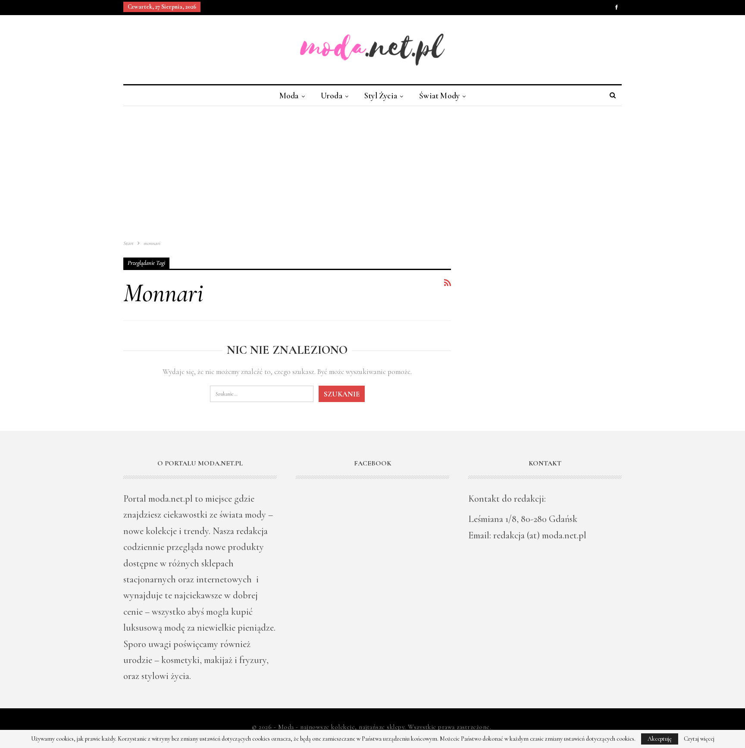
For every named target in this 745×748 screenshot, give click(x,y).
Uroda (331, 96)
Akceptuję (660, 738)
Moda (289, 96)
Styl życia (380, 96)
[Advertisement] (372, 170)
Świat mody (439, 96)
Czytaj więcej (699, 739)
